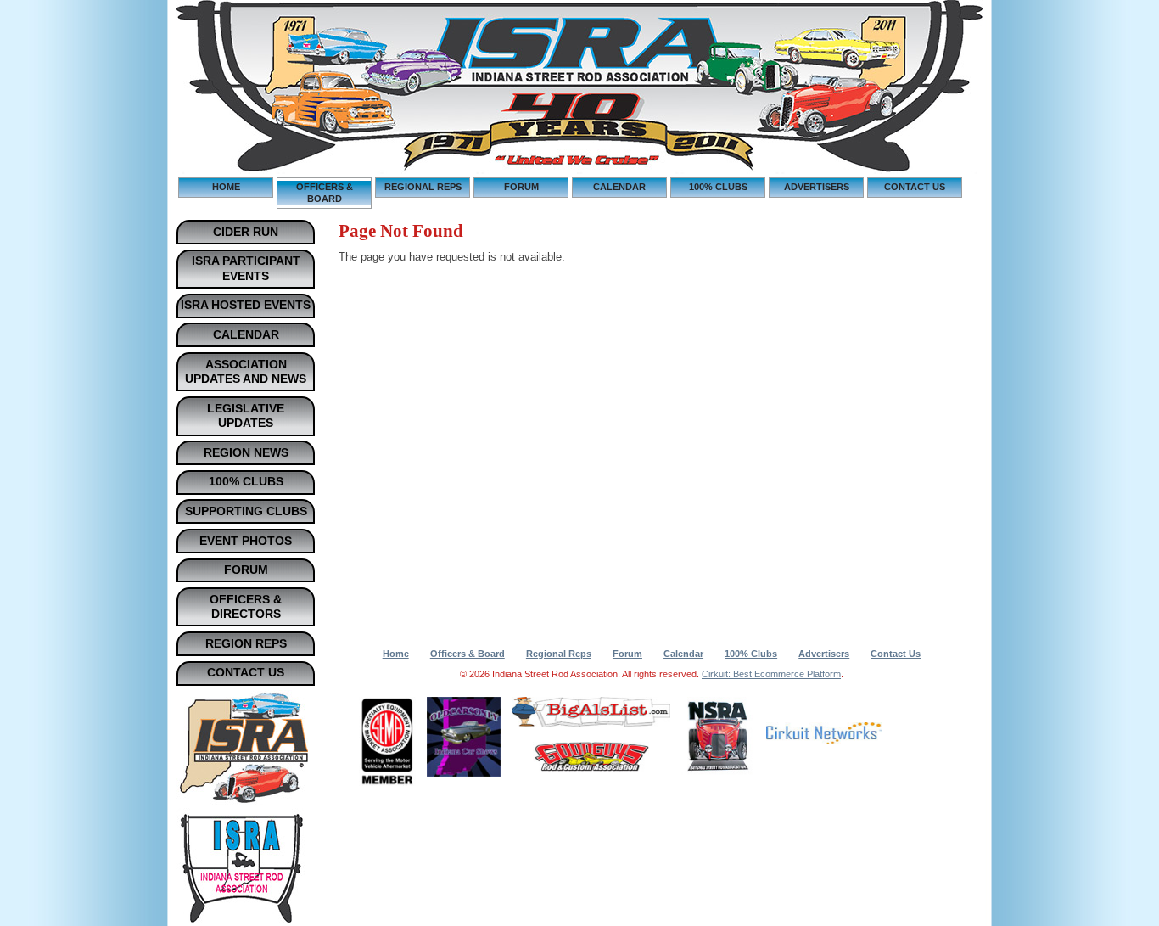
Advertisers (816, 187)
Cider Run (245, 232)
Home (226, 187)
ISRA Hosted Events (246, 304)
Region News (246, 452)
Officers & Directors (246, 606)
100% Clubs (718, 187)
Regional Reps (423, 187)
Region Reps (246, 643)
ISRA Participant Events (246, 268)
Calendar (619, 187)
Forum (521, 187)
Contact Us (914, 187)
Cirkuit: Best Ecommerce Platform (771, 674)
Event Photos (245, 540)
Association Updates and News (245, 371)
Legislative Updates (245, 415)
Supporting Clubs (246, 511)
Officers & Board (324, 193)
